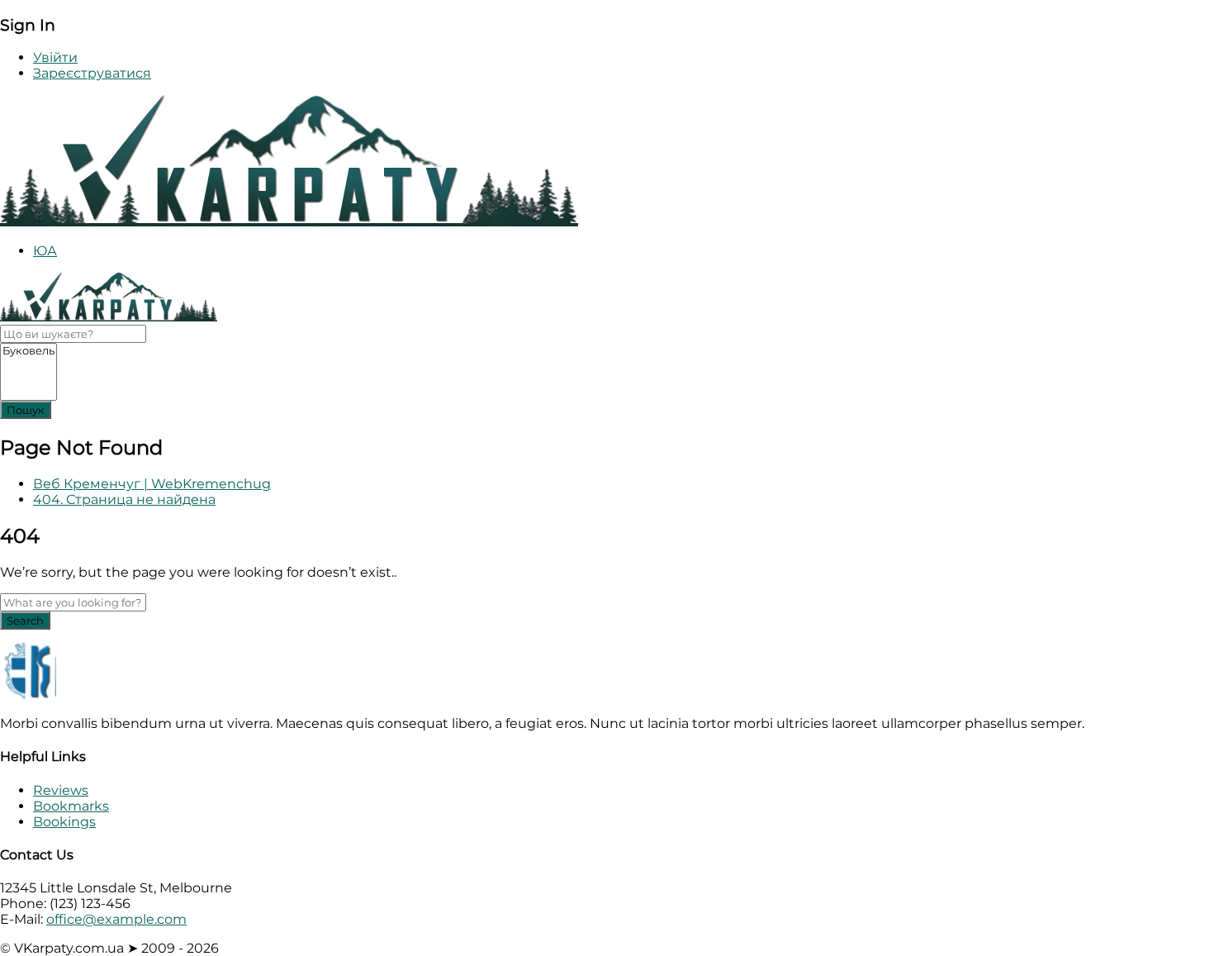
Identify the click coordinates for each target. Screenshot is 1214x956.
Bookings (64, 822)
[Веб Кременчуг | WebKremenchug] (289, 222)
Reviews (60, 790)
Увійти (55, 57)
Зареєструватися (92, 73)
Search (25, 620)
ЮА (45, 251)
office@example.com (116, 919)
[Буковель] (28, 351)
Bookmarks (71, 806)
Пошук (26, 409)
